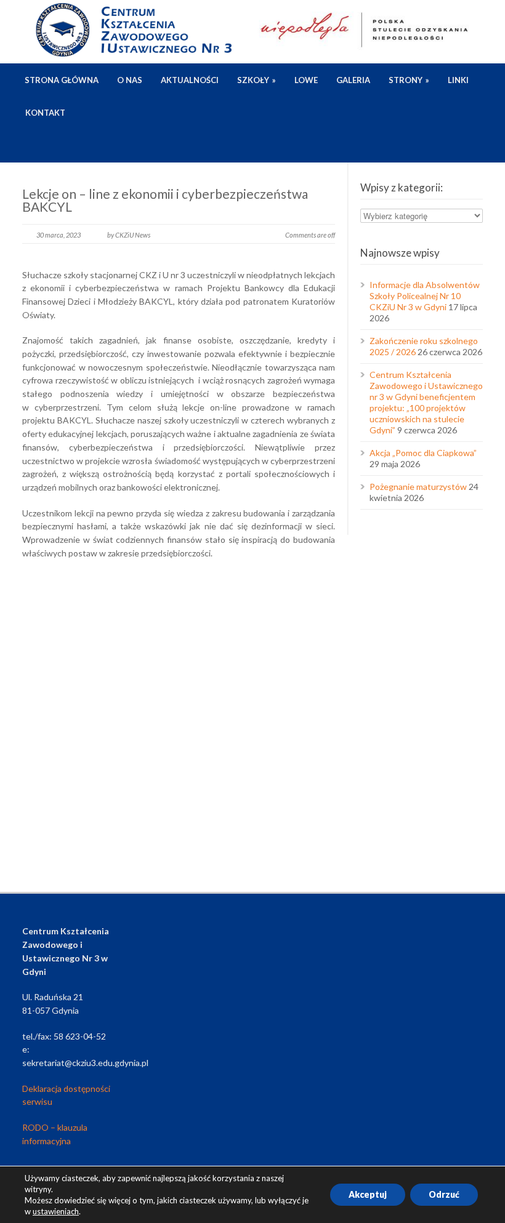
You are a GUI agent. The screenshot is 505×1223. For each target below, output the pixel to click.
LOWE (306, 80)
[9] (283, 793)
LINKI (458, 80)
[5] (178, 713)
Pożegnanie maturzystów (418, 486)
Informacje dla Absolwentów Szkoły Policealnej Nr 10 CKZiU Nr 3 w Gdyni (425, 295)
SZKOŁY (256, 80)
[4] (74, 713)
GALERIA (353, 80)
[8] (178, 793)
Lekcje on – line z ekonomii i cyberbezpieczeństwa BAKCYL (165, 200)
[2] (178, 634)
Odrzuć (444, 1194)
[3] (283, 634)
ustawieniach (56, 1211)
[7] (74, 793)
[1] (74, 634)
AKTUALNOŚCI (190, 80)
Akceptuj (368, 1194)
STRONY (409, 80)
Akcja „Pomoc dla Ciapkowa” (423, 452)
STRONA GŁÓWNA (62, 80)
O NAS (129, 80)
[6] (283, 713)
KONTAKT (45, 113)
